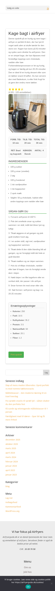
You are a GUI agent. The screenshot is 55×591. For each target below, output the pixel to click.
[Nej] (51, 583)
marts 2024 (11, 457)
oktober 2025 (12, 444)
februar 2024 (12, 461)
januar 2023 (11, 474)
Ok (28, 587)
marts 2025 (11, 448)
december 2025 (13, 439)
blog (8, 486)
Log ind (9, 498)
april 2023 (10, 470)
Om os (27, 567)
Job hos (28, 571)
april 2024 (10, 452)
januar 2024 (11, 465)
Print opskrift (16, 354)
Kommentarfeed (13, 506)
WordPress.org (12, 511)
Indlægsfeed (11, 502)
